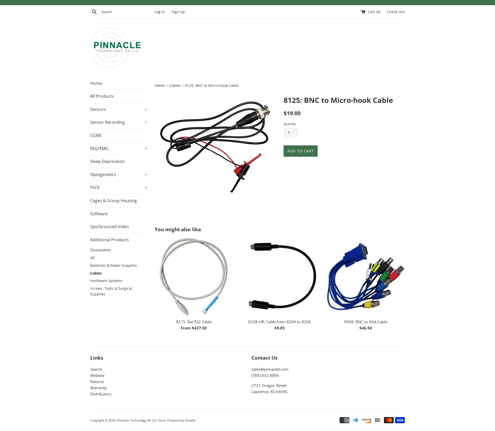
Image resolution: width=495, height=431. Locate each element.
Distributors (100, 393)
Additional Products (118, 240)
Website (97, 375)
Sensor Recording (118, 122)
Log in (160, 12)
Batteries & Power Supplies (113, 265)
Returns (97, 381)
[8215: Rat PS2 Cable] (194, 277)
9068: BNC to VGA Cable (365, 321)
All (92, 257)
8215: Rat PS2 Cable (194, 321)
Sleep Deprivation (107, 161)
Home (96, 83)
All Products (102, 96)
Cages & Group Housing (113, 200)
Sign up (178, 12)
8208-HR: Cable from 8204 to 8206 (279, 321)
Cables (96, 273)
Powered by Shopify (181, 420)
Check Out (396, 12)
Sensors (118, 109)
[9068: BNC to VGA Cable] (366, 277)
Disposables (100, 249)
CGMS (96, 135)
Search (96, 369)
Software (99, 214)
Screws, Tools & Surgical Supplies (111, 291)
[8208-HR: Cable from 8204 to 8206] (280, 277)
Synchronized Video (109, 226)
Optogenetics (118, 174)
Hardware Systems (106, 280)
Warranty (98, 387)
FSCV (118, 187)
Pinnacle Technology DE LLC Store (141, 420)
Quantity (290, 124)
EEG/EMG (118, 148)
